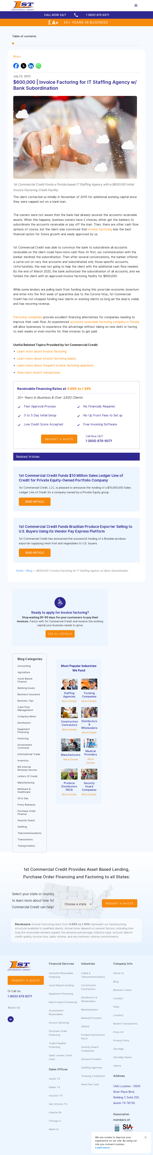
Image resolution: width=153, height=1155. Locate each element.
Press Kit (118, 1031)
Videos (117, 1065)
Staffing (22, 826)
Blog (16, 56)
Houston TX (56, 1095)
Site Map (118, 1048)
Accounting (24, 665)
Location (118, 1015)
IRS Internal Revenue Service (27, 768)
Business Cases (122, 989)
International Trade (29, 754)
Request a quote (26, 980)
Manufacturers (89, 1009)
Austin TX (54, 1078)
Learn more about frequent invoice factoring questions (55, 365)
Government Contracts (25, 746)
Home (20, 570)
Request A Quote (59, 439)
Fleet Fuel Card (90, 1084)
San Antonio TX (58, 1103)
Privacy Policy (121, 1040)
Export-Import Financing (63, 1002)
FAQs (116, 1006)
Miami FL (54, 1129)
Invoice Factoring (59, 1022)
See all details (60, 633)
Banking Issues (26, 687)
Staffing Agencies (91, 1067)
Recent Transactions (125, 1023)
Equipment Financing (24, 731)
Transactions (25, 839)
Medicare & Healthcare (24, 790)
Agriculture (24, 672)
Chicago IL (55, 1120)
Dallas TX (54, 1087)
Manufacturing (26, 782)
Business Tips (26, 700)
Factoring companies (27, 317)
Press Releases (26, 804)
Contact (118, 998)
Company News (27, 716)
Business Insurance (29, 694)
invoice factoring (100, 229)
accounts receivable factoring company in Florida (104, 322)
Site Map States (122, 1057)
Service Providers (91, 1059)
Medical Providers (91, 1017)
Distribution (24, 722)
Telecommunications (29, 833)
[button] (145, 1137)
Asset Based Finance (25, 680)
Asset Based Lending (61, 985)
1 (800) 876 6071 (20, 996)
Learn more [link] (102, 1147)
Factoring (23, 738)
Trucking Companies (93, 1075)
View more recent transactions (38, 372)
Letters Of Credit (28, 776)
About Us (118, 973)
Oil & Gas (23, 798)
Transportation (26, 845)
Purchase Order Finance (27, 812)
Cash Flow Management (25, 708)
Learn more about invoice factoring (41, 351)
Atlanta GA (55, 1112)
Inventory (23, 760)
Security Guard (26, 820)
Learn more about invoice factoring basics (46, 358)
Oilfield (85, 1026)
